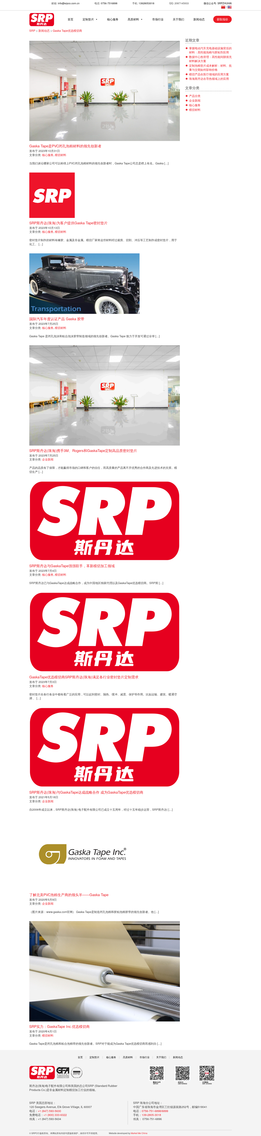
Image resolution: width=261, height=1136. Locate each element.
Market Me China (139, 1133)
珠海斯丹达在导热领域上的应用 (209, 79)
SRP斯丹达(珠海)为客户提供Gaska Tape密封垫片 (68, 222)
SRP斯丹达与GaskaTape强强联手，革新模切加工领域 (72, 565)
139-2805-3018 (151, 1115)
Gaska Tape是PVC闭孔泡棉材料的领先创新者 (65, 145)
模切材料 (60, 155)
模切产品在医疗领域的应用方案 (209, 74)
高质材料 (133, 19)
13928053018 (146, 3)
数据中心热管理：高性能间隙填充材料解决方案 (210, 59)
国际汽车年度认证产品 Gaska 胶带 (56, 318)
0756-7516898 (109, 3)
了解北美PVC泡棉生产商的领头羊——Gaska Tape (68, 894)
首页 (70, 19)
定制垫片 (88, 19)
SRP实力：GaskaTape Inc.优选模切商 (59, 1026)
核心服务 (112, 19)
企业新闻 (47, 459)
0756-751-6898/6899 (155, 1111)
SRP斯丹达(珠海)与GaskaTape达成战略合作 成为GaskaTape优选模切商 (86, 792)
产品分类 (194, 96)
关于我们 (178, 19)
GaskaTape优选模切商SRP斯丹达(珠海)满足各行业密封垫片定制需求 (83, 676)
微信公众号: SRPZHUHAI (218, 3)
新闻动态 (199, 19)
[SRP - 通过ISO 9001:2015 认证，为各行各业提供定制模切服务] (41, 19)
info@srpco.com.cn (69, 3)
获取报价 (222, 19)
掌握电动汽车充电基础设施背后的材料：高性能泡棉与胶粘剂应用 (210, 50)
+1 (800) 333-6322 (55, 1115)
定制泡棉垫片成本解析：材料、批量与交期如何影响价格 (210, 67)
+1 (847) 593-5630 (49, 1111)
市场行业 (158, 19)
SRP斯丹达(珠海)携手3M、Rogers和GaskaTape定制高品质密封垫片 (83, 450)
